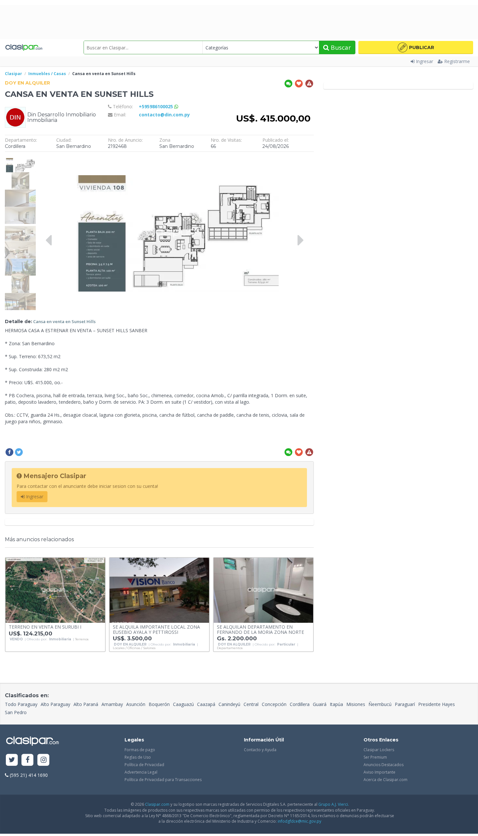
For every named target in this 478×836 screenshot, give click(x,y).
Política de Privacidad (144, 764)
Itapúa (336, 704)
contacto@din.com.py (164, 114)
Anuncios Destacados (384, 764)
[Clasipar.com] (23, 47)
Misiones (355, 704)
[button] (415, 47)
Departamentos (230, 648)
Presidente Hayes (436, 704)
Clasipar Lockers (379, 749)
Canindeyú (229, 704)
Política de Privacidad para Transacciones (163, 779)
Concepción (274, 704)
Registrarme (457, 61)
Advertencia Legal (141, 772)
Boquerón (159, 704)
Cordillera (300, 704)
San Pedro (16, 712)
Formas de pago (140, 749)
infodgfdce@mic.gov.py (299, 821)
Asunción (135, 704)
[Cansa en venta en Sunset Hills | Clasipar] (20, 158)
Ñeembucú (380, 704)
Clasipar (13, 73)
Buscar (340, 47)
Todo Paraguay (21, 704)
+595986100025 (156, 106)
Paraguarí (405, 704)
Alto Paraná (85, 704)
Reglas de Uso (138, 757)
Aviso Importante (379, 772)
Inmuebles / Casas (47, 73)
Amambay (112, 704)
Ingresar (424, 61)
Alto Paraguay (55, 704)
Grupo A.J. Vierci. (333, 804)
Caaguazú (183, 704)
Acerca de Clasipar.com (385, 779)
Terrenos (81, 639)
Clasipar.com (157, 804)
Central (251, 704)
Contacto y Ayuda (260, 749)
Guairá (319, 704)
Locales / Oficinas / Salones (134, 648)
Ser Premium (375, 757)
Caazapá (206, 704)
